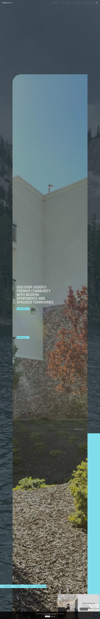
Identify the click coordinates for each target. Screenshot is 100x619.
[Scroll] (96, 580)
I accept (47, 616)
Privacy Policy (53, 616)
